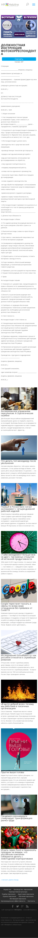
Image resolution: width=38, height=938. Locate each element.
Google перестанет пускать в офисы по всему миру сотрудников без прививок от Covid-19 (16, 607)
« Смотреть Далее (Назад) (9, 880)
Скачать (19, 59)
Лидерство (7, 889)
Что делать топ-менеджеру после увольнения (18, 461)
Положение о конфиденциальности (12, 918)
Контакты (31, 901)
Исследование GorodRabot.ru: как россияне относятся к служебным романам (18, 657)
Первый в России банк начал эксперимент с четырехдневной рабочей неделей (18, 508)
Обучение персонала (26, 896)
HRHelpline (18, 910)
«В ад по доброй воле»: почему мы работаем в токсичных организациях (17, 706)
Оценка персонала (9, 896)
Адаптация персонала (26, 894)
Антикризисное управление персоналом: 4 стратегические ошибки (17, 413)
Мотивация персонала (18, 899)
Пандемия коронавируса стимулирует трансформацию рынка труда (16, 818)
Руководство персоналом (23, 889)
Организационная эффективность (13, 901)
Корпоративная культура (18, 892)
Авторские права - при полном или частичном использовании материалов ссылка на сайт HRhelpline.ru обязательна (18, 922)
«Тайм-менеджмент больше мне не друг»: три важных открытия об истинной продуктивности (18, 556)
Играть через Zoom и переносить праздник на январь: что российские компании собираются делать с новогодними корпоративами (18, 854)
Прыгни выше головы (12, 772)
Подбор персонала (8, 894)
